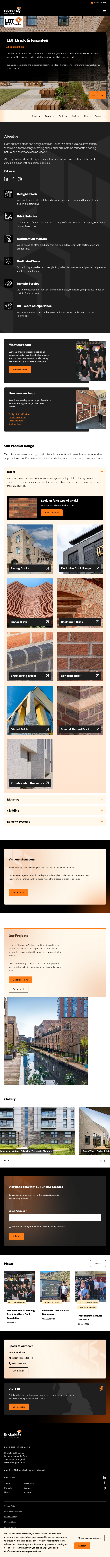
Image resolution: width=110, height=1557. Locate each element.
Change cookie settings (89, 1537)
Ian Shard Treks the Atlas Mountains (56, 1312)
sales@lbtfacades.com (23, 1357)
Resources (29, 1483)
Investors (28, 1492)
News (86, 116)
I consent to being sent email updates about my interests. (39, 1226)
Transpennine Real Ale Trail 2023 (89, 1317)
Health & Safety (10, 1516)
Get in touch (18, 892)
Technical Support (17, 417)
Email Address (18, 1210)
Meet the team (20, 369)
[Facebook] (13, 179)
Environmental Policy (13, 1511)
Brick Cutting (15, 423)
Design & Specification (20, 414)
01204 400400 (19, 1363)
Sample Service (16, 420)
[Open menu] (103, 10)
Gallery (75, 116)
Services (36, 116)
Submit (16, 1236)
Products (49, 116)
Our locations (19, 1406)
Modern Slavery (10, 1522)
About (7, 1483)
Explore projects (20, 979)
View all (98, 1263)
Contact (27, 1487)
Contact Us (100, 116)
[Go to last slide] (93, 95)
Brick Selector (51, 512)
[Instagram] (20, 179)
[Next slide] (102, 95)
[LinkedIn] (6, 179)
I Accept (82, 1545)
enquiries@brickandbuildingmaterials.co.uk (24, 1470)
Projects (63, 116)
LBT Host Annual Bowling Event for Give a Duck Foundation (21, 1314)
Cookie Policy (10, 1505)
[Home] (12, 10)
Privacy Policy (10, 1527)
